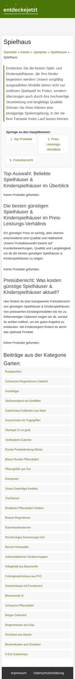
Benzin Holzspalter (17, 546)
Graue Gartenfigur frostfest (21, 488)
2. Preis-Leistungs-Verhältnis (53, 144)
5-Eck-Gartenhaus (16, 654)
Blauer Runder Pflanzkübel (22, 459)
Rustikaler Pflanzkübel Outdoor (24, 508)
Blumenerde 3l (14, 595)
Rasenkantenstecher (18, 527)
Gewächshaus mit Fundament (23, 585)
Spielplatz (40, 52)
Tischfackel (12, 498)
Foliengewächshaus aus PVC (23, 576)
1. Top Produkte (21, 139)
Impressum (19, 673)
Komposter (12, 478)
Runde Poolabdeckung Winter (24, 449)
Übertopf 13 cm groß (18, 430)
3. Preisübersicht (21, 160)
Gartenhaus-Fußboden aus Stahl (25, 410)
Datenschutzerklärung (48, 673)
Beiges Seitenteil (15, 615)
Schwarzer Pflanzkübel (19, 605)
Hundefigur (12, 391)
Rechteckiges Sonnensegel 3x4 (25, 537)
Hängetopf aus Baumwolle (21, 566)
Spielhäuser (58, 52)
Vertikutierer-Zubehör (18, 439)
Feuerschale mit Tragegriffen (23, 420)
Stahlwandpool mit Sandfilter (23, 400)
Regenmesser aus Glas (19, 624)
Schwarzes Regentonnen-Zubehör (26, 381)
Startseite (10, 52)
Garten (25, 52)
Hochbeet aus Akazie (18, 634)
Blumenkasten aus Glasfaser (23, 644)
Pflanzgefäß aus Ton (18, 469)
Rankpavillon (13, 371)
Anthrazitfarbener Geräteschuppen (26, 556)
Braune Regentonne (17, 517)
